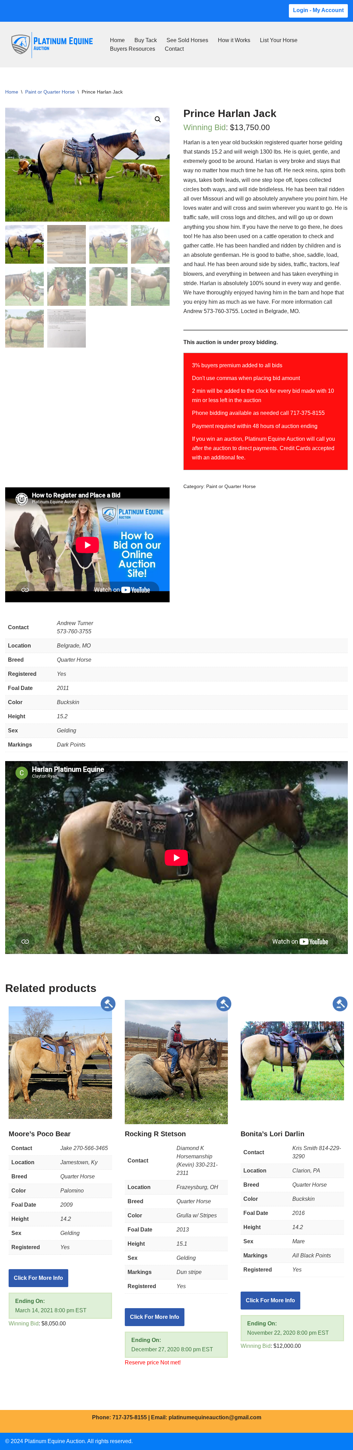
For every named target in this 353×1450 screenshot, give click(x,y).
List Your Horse (278, 40)
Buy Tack (145, 40)
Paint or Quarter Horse (50, 92)
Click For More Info (38, 1278)
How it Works (234, 40)
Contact (174, 49)
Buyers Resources (132, 49)
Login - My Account (318, 10)
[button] (158, 119)
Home (117, 40)
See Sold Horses (187, 40)
